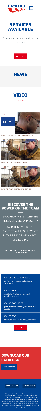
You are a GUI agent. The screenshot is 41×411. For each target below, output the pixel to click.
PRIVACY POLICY (12, 386)
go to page (20, 56)
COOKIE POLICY (29, 386)
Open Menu (31, 8)
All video (20, 100)
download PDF (9, 367)
